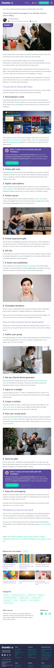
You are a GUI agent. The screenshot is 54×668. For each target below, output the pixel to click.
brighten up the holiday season (14, 505)
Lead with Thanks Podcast (19, 653)
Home (4, 9)
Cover (9, 537)
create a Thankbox (45, 524)
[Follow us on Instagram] (49, 614)
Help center (30, 667)
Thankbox (6, 73)
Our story (17, 651)
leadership (41, 595)
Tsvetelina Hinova (13, 19)
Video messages (31, 652)
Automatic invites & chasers (32, 655)
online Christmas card (15, 140)
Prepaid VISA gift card (46, 652)
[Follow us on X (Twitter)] (7, 655)
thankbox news (31, 595)
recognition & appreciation (18, 595)
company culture (36, 597)
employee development (10, 597)
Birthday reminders (32, 649)
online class (38, 199)
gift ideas (25, 551)
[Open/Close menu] (51, 2)
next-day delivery (13, 142)
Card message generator (46, 665)
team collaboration (34, 600)
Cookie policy (18, 665)
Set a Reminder (25, 163)
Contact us (30, 665)
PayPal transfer (44, 659)
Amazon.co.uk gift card (46, 655)
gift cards (10, 172)
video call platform (13, 419)
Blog (8, 9)
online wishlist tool (8, 407)
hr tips (15, 600)
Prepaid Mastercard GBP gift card (46, 650)
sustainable (34, 140)
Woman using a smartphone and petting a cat (25, 539)
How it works (18, 649)
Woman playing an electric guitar (22, 537)
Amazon (5, 177)
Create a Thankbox (12, 163)
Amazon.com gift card (46, 654)
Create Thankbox (43, 3)
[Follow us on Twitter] (45, 614)
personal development (28, 203)
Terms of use (18, 667)
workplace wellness (24, 597)
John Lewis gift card (45, 657)
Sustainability (18, 657)
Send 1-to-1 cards (32, 651)
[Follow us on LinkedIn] (41, 614)
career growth (7, 600)
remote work (23, 600)
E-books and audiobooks (29, 266)
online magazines (8, 189)
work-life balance (8, 603)
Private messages (32, 657)
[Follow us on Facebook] (5, 655)
